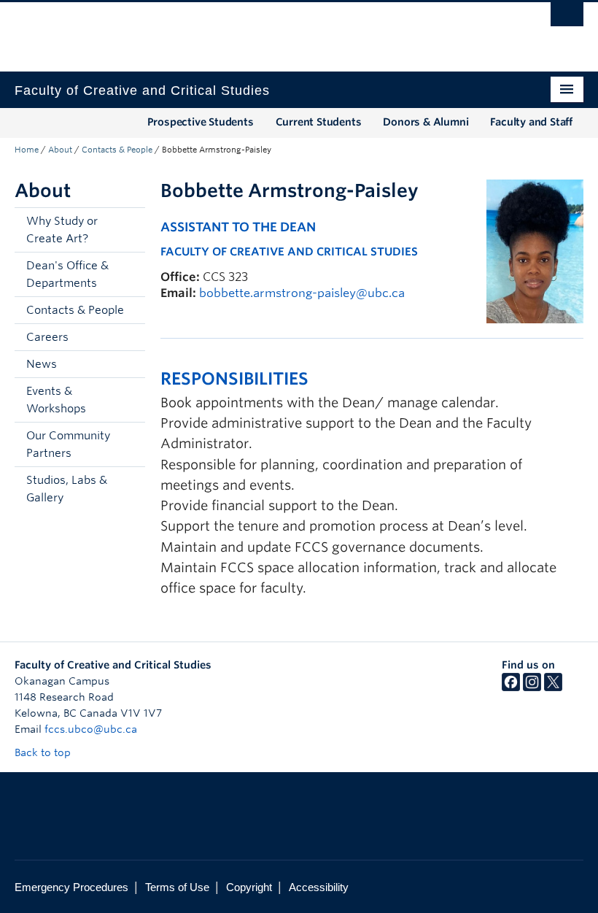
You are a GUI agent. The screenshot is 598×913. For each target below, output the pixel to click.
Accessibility (319, 887)
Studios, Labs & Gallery (66, 489)
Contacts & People (117, 150)
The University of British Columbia (256, 30)
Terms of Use (177, 887)
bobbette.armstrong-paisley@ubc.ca (302, 293)
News (41, 364)
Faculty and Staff (531, 122)
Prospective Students (200, 122)
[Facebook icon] (511, 687)
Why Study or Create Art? (62, 230)
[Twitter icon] (553, 687)
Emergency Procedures (71, 887)
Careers (47, 337)
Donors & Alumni (425, 122)
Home (27, 150)
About (60, 150)
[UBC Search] (567, 18)
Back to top (44, 752)
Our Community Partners (68, 444)
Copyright (249, 887)
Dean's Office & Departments (67, 274)
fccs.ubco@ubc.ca (90, 729)
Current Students (319, 122)
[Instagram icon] (532, 687)
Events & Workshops (56, 400)
